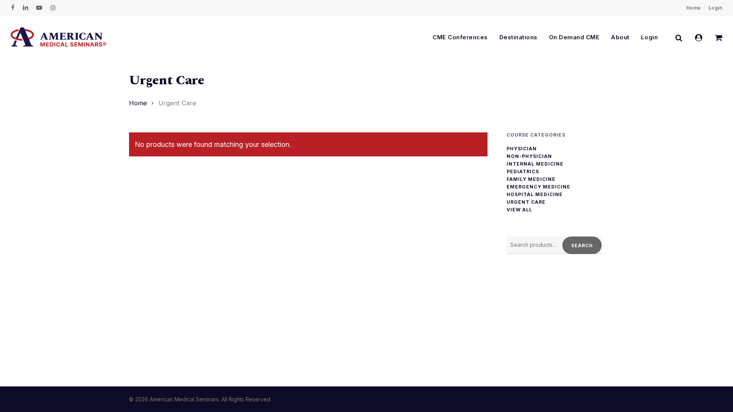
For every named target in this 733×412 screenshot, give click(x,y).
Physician (522, 148)
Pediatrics (523, 171)
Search (582, 245)
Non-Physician (529, 156)
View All (519, 210)
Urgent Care (526, 202)
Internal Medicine (535, 164)
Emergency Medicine (538, 187)
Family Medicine (531, 179)
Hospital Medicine (535, 194)
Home (138, 103)
